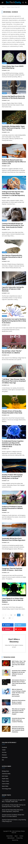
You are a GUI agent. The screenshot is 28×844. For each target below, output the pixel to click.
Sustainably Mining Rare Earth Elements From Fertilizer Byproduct (13, 539)
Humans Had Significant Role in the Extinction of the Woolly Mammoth (13, 97)
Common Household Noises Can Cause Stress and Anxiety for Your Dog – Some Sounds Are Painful (13, 225)
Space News (5, 786)
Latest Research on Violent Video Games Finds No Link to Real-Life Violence (12, 600)
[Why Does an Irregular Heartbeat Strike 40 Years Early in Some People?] (6, 711)
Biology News (5, 771)
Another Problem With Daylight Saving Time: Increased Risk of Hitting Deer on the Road (12, 476)
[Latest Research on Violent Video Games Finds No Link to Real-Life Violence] (14, 589)
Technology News (6, 788)
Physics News (5, 781)
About (16, 836)
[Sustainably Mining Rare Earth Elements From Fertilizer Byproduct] (14, 529)
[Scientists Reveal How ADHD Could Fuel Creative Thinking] (6, 720)
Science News (5, 783)
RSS (3, 760)
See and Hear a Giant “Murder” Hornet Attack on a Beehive (12, 352)
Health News (5, 778)
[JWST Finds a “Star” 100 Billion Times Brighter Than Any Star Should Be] (6, 663)
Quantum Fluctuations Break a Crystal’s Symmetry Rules (18, 702)
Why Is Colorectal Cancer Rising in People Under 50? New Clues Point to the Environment (19, 693)
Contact (21, 836)
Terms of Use (15, 840)
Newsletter (5, 757)
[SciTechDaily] (13, 2)
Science (4, 63)
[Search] (25, 2)
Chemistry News (6, 773)
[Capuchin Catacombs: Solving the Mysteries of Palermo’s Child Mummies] (14, 278)
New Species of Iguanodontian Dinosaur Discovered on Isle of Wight (12, 257)
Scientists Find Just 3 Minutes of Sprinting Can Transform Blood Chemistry (18, 729)
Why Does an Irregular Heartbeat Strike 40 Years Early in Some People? (18, 711)
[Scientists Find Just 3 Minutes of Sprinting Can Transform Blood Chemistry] (6, 729)
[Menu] (2, 2)
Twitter (4, 750)
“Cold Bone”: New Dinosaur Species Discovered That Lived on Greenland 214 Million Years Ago (14, 381)
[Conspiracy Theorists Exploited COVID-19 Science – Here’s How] (14, 559)
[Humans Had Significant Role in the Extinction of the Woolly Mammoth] (14, 87)
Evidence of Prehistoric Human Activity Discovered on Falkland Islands (12, 508)
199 (22, 615)
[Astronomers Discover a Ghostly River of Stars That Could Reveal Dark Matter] (6, 682)
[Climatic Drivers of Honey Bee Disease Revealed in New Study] (14, 402)
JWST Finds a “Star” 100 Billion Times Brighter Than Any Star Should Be (19, 663)
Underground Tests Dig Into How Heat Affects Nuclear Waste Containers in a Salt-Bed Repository (13, 193)
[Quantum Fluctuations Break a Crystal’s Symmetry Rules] (6, 702)
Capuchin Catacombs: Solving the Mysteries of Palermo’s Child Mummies (13, 289)
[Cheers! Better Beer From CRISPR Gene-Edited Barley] (14, 57)
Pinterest (4, 755)
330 (9, 618)
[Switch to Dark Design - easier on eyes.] (23, 2)
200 (3, 618)
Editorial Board (10, 838)
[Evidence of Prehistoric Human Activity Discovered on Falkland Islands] (14, 497)
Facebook (4, 747)
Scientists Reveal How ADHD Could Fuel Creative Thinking (18, 719)
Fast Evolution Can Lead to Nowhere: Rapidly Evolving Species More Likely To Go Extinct (14, 321)
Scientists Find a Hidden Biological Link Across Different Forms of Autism (19, 673)
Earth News (5, 776)
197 (15, 615)
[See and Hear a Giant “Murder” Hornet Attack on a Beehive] (14, 342)
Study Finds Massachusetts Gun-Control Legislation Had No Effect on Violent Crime (14, 161)
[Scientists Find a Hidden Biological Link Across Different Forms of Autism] (6, 673)
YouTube (4, 752)
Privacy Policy (19, 838)
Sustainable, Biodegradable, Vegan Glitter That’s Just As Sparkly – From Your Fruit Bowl (13, 128)
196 (11, 615)
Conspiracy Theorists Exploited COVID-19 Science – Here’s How (12, 569)
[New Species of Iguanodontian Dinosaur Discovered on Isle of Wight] (14, 246)
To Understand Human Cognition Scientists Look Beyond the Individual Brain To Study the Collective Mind (12, 443)
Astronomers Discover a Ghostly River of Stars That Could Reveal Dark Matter (19, 682)
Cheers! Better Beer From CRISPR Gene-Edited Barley (12, 67)
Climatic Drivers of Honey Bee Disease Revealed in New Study (12, 412)
